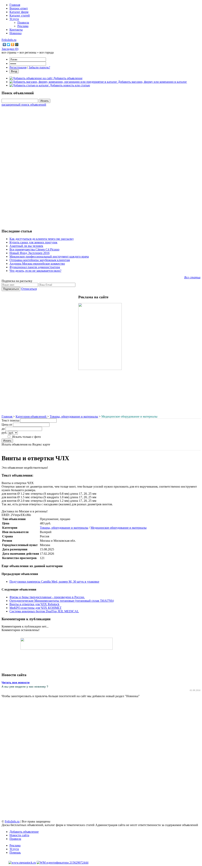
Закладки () (10, 49)
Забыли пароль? (39, 67)
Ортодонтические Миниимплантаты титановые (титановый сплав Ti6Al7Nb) (61, 600)
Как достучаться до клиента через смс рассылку (41, 238)
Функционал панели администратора (34, 267)
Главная (14, 4)
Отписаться (29, 288)
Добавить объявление (24, 831)
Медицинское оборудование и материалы (119, 527)
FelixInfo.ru (9, 40)
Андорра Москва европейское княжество (37, 263)
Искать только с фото (26, 436)
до (3, 428)
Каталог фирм (18, 12)
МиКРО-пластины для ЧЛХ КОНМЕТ (35, 607)
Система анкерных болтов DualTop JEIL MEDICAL (44, 611)
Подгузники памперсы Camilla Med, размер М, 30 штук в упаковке (54, 581)
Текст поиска (10, 420)
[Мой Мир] (17, 44)
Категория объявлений (31, 416)
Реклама (22, 26)
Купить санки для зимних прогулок (33, 242)
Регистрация (17, 67)
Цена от (7, 424)
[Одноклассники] (13, 44)
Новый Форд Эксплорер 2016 (29, 253)
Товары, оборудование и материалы (74, 416)
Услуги (14, 19)
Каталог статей (19, 15)
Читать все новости (16, 682)
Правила (23, 22)
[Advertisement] (101, 165)
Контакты (16, 29)
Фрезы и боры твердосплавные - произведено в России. (47, 597)
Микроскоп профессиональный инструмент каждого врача (49, 256)
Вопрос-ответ (18, 8)
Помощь (15, 852)
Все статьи (192, 277)
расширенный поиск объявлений (24, 104)
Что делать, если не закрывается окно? (35, 270)
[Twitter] (9, 44)
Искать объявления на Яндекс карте (26, 444)
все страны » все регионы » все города (28, 52)
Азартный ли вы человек (26, 246)
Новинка (15, 33)
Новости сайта (19, 835)
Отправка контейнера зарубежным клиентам (39, 260)
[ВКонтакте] (4, 44)
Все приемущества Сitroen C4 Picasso (34, 249)
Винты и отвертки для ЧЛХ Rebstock (34, 604)
